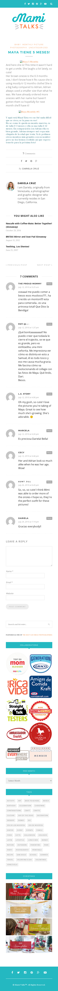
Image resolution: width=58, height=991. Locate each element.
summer (44, 855)
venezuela (12, 864)
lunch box (33, 840)
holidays (43, 835)
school (33, 855)
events (29, 830)
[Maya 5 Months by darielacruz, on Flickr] (29, 61)
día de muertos (36, 825)
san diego (21, 855)
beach (46, 801)
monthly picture (33, 44)
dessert (10, 820)
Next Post (44, 265)
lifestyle (20, 840)
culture (11, 815)
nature (10, 845)
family (40, 830)
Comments (29, 153)
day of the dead (25, 815)
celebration (25, 805)
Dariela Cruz (30, 168)
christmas (39, 805)
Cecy (21, 452)
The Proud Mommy (30, 283)
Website (9, 593)
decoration (42, 815)
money (45, 840)
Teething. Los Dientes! (17, 246)
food (9, 835)
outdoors (22, 845)
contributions (14, 810)
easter (10, 830)
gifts (18, 835)
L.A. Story (24, 394)
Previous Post (17, 265)
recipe (10, 855)
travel (10, 860)
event (20, 830)
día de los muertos (16, 825)
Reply (49, 284)
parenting (35, 845)
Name (9, 571)
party (9, 850)
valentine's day (24, 860)
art (19, 801)
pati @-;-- (23, 324)
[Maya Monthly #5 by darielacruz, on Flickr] (29, 111)
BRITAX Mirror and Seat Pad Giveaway (26, 236)
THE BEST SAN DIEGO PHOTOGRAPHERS (37, 635)
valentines (41, 860)
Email (9, 582)
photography (18, 48)
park (46, 845)
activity (10, 801)
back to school (32, 801)
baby (18, 44)
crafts (37, 810)
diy (29, 820)
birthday (11, 805)
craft (27, 810)
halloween (29, 835)
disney (21, 820)
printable (37, 850)
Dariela (23, 518)
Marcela (24, 430)
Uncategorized (38, 48)
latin (9, 840)
